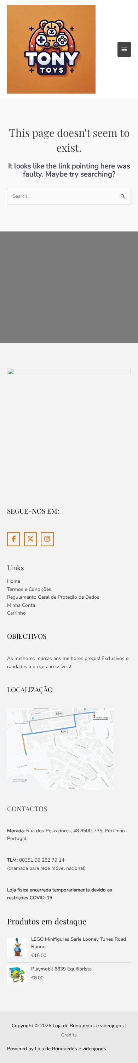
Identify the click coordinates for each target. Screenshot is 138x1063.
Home (13, 581)
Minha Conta (21, 605)
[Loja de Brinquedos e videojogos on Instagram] (47, 539)
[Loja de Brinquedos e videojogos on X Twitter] (30, 539)
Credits (69, 1034)
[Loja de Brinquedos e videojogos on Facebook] (13, 539)
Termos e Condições (29, 589)
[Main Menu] (124, 49)
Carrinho (16, 613)
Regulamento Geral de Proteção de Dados (53, 597)
